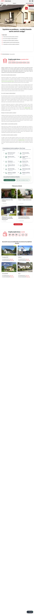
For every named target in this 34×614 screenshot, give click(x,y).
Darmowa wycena (30, 4)
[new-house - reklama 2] (17, 234)
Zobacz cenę (11, 259)
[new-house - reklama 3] (17, 61)
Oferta (2, 3)
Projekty (14, 3)
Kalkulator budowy (29, 3)
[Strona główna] (6, 1)
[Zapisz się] (30, 1)
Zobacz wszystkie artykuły (18, 224)
